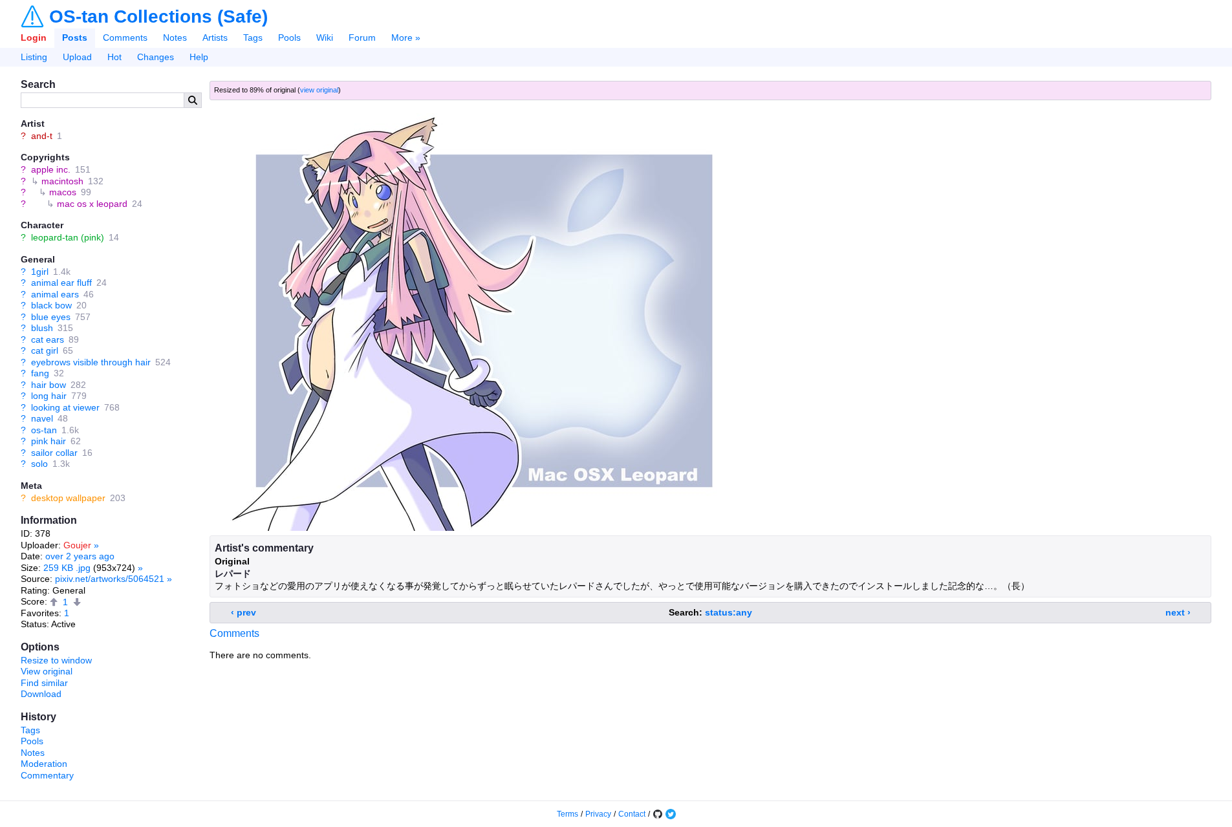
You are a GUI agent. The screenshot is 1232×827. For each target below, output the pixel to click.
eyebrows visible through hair (91, 362)
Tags (253, 37)
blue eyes (50, 317)
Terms (567, 814)
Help (198, 57)
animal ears (55, 294)
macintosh (62, 181)
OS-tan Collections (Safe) (158, 17)
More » (405, 37)
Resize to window (56, 660)
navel (42, 418)
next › (1178, 612)
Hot (114, 57)
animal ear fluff (61, 282)
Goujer (77, 545)
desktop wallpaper (68, 498)
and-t (41, 136)
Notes (175, 37)
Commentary (47, 775)
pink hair (48, 441)
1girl (40, 271)
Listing (34, 57)
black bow (51, 305)
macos (62, 192)
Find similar (44, 683)
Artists (215, 37)
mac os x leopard (92, 204)
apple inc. (50, 169)
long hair (49, 396)
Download (41, 694)
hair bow (48, 385)
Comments (125, 37)
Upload (77, 57)
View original (46, 671)
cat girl (44, 350)
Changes (155, 57)
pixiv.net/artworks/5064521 (109, 579)
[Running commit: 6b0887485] (658, 814)
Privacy (598, 814)
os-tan (44, 430)
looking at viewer (65, 407)
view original (319, 90)
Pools (289, 37)
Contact (631, 814)
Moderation (44, 763)
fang (40, 373)
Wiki (324, 37)
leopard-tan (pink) (67, 237)
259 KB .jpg (67, 568)
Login (34, 37)
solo (39, 463)
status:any (728, 612)
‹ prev (243, 612)
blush (42, 328)
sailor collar (54, 452)
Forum (362, 37)
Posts (74, 37)
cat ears (47, 339)
